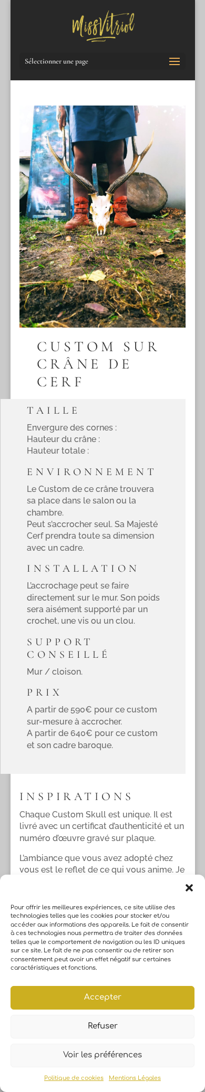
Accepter (102, 997)
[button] (189, 888)
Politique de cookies (74, 1078)
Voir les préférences (102, 1055)
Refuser (103, 1026)
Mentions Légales (135, 1078)
